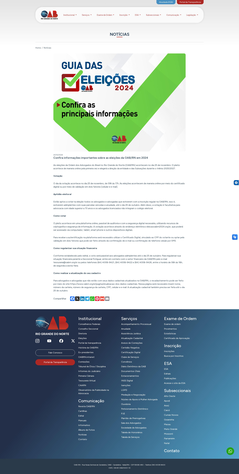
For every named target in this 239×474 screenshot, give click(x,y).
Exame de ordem (172, 324)
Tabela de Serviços (130, 437)
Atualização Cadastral (132, 338)
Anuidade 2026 (166, 2)
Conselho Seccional (88, 328)
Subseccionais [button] (152, 15)
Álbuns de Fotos (86, 430)
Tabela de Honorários (131, 432)
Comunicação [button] (173, 15)
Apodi (167, 401)
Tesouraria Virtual (86, 380)
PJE (123, 413)
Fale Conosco (55, 352)
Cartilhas (82, 411)
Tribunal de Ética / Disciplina (92, 366)
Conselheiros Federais (89, 324)
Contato (82, 439)
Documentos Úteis (130, 371)
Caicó (167, 410)
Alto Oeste (169, 396)
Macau (167, 424)
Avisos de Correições (131, 343)
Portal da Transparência (190, 2)
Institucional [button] (69, 15)
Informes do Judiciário (89, 371)
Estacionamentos (130, 376)
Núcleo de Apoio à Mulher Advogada (139, 399)
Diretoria (82, 333)
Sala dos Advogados (131, 423)
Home (38, 48)
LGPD (124, 390)
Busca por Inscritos (173, 356)
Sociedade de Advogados (133, 427)
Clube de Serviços (130, 357)
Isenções (125, 385)
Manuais (82, 420)
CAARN (82, 385)
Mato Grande (170, 429)
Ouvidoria (126, 404)
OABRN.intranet (86, 357)
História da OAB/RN (88, 347)
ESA (166, 369)
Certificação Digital (130, 352)
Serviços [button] (86, 15)
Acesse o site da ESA (174, 383)
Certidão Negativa (130, 347)
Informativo (84, 425)
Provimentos (170, 328)
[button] (236, 182)
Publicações (170, 378)
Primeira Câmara (86, 376)
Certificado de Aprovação (177, 338)
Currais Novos (171, 415)
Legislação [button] (191, 15)
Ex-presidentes (85, 352)
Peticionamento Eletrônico (134, 409)
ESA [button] (137, 15)
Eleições (82, 338)
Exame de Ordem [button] (105, 15)
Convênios (126, 361)
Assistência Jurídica (131, 333)
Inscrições (169, 351)
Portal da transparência (89, 343)
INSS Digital (127, 380)
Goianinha (169, 419)
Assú (166, 405)
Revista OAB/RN (86, 406)
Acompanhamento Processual (136, 324)
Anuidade (125, 328)
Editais (167, 373)
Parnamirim (169, 438)
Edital (81, 415)
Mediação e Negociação (133, 394)
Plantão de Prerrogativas (133, 418)
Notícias (82, 434)
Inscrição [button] (123, 15)
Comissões (83, 361)
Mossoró (168, 433)
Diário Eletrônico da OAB (133, 366)
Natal (166, 443)
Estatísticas (170, 333)
